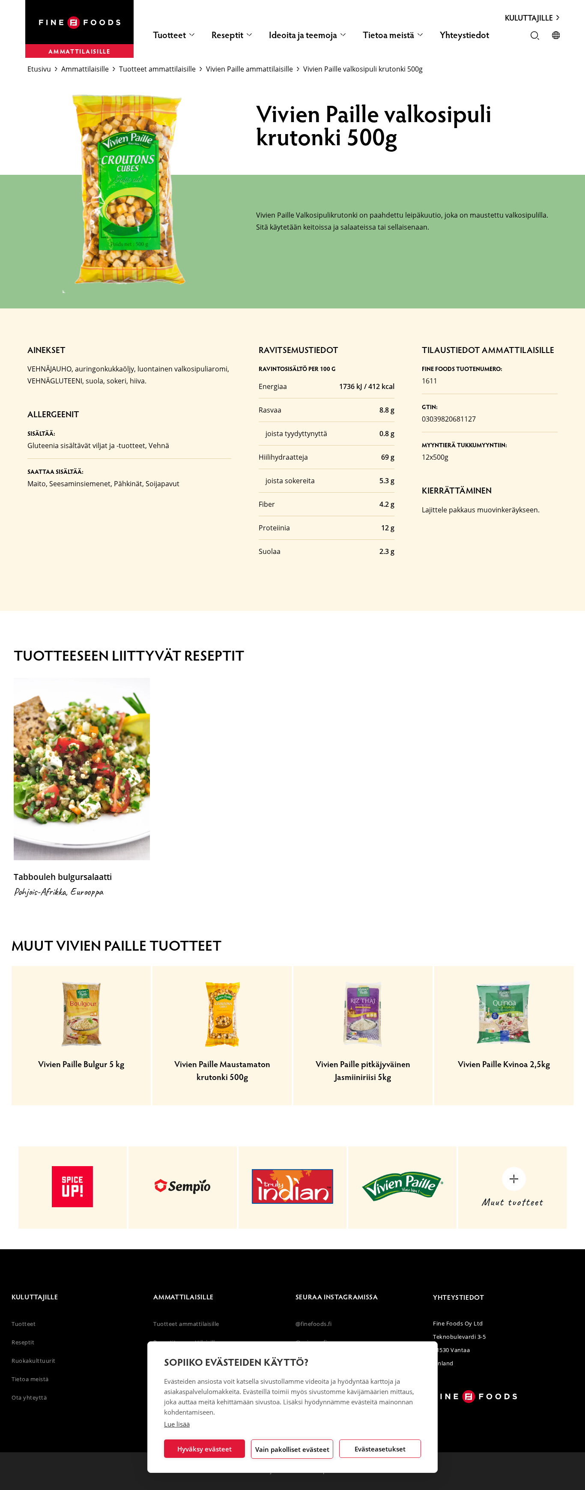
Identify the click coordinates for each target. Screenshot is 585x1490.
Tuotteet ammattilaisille (157, 69)
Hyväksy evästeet (204, 1449)
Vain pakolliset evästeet (292, 1449)
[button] (535, 36)
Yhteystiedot (464, 34)
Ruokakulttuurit (34, 1360)
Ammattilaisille (85, 69)
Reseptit (227, 34)
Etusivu (39, 69)
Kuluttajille (529, 17)
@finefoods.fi (313, 1324)
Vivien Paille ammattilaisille (249, 69)
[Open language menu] (556, 36)
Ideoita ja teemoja (303, 34)
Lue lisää (177, 1424)
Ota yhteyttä (29, 1397)
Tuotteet (169, 34)
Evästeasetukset (380, 1449)
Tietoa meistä (388, 34)
